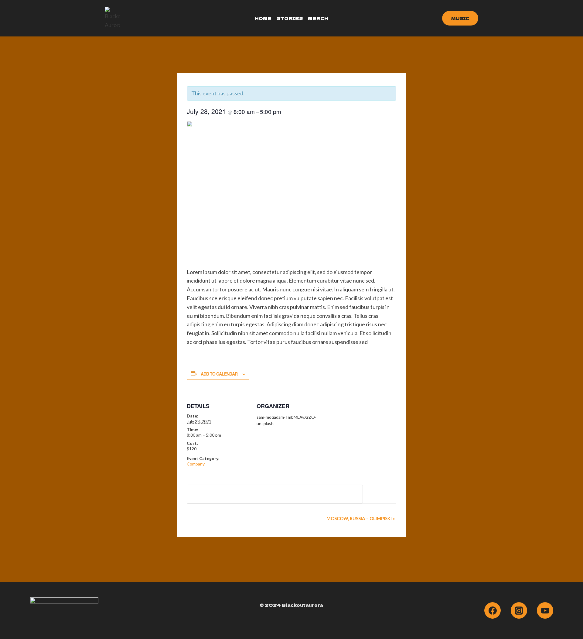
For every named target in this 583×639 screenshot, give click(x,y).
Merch (318, 18)
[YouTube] (545, 610)
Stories (290, 18)
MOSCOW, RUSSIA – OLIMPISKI (360, 518)
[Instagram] (519, 610)
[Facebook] (492, 610)
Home (262, 18)
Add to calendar (219, 374)
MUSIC (460, 18)
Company (196, 463)
